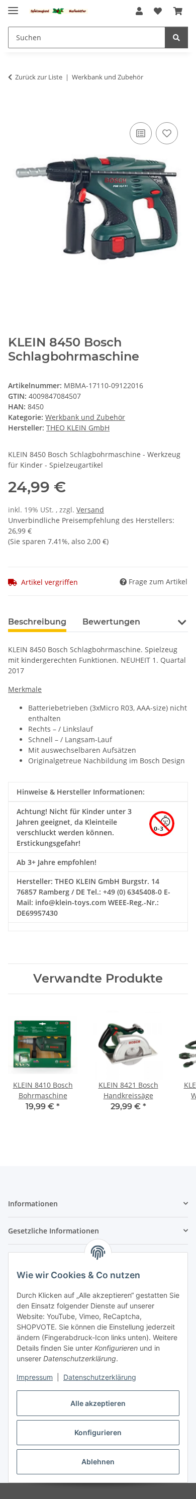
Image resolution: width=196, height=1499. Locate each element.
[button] (139, 11)
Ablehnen (98, 1461)
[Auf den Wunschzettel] (167, 133)
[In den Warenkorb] (16, 108)
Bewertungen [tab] (111, 622)
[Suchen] (176, 37)
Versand (90, 509)
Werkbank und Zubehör (85, 417)
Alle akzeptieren (98, 1403)
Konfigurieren (98, 1432)
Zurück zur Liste (38, 76)
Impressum (35, 1377)
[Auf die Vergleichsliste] (141, 133)
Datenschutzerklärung (99, 1377)
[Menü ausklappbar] (13, 6)
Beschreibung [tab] (37, 622)
